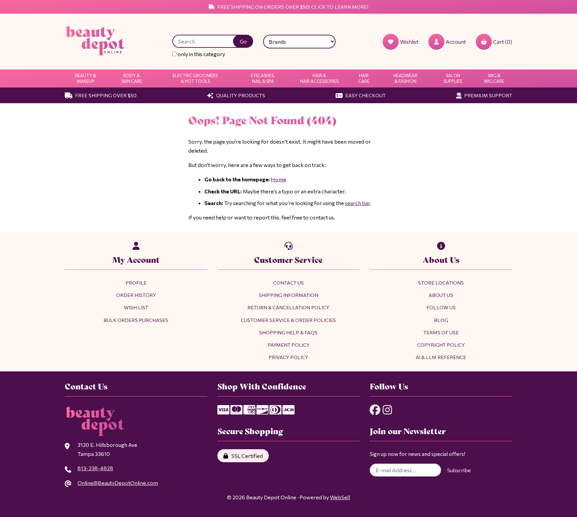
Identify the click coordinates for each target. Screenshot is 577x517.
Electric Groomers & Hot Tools (195, 78)
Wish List (136, 307)
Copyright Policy (441, 345)
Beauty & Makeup (85, 78)
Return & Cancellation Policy (288, 307)
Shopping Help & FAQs (288, 332)
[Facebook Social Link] (375, 409)
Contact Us (288, 283)
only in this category (201, 54)
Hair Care (363, 78)
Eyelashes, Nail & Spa (263, 78)
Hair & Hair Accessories (319, 78)
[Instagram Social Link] (387, 409)
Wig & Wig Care (494, 78)
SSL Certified (246, 456)
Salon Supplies (452, 78)
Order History (136, 295)
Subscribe (459, 470)
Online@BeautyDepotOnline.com (117, 483)
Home (278, 179)
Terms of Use (441, 332)
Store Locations (441, 283)
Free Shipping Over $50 (105, 95)
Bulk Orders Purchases (136, 320)
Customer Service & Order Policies (288, 320)
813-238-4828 (95, 468)
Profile (136, 283)
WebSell (340, 497)
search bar (357, 203)
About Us (441, 295)
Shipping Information (288, 295)
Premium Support (487, 95)
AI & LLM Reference (441, 357)
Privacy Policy (288, 357)
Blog (441, 320)
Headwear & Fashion (405, 78)
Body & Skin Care (131, 78)
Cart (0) (502, 41)
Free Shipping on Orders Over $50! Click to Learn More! (292, 7)
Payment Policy (288, 345)
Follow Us (441, 307)
